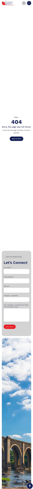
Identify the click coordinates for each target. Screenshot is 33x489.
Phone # (7, 286)
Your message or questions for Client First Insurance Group (16, 306)
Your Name (8, 267)
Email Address (9, 277)
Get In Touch (10, 326)
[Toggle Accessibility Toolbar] (30, 486)
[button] (29, 3)
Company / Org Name (11, 295)
